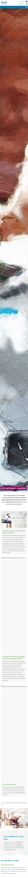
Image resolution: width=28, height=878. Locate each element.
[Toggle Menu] (26, 7)
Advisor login (21, 1)
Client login (21, 4)
